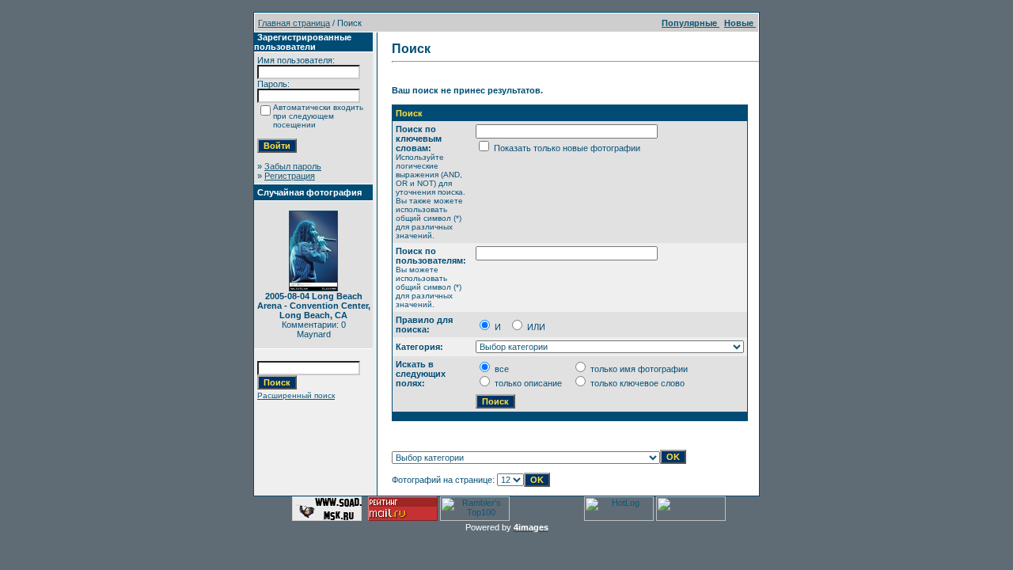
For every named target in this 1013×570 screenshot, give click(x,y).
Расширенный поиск (296, 395)
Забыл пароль (292, 166)
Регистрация (289, 175)
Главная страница (294, 23)
